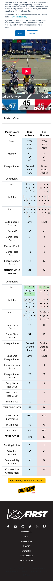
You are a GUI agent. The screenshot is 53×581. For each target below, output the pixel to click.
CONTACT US (26, 541)
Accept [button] (20, 33)
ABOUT (26, 536)
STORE (26, 551)
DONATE (26, 546)
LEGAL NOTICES (26, 560)
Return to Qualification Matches (26, 480)
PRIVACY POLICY (26, 556)
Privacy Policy (19, 16)
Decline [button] (32, 33)
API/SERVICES (26, 532)
